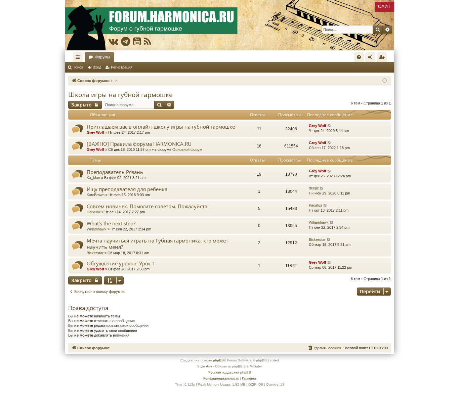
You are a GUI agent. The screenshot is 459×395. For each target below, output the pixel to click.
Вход (97, 67)
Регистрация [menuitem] (383, 58)
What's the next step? (111, 223)
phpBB (218, 360)
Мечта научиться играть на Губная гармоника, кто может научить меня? (157, 243)
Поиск (78, 67)
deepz (314, 188)
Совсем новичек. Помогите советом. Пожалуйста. (148, 206)
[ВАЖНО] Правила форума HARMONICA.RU (139, 143)
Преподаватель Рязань (115, 172)
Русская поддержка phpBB (229, 372)
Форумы (102, 57)
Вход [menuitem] (371, 58)
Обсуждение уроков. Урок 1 (121, 263)
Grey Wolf (95, 132)
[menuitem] (359, 57)
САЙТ (384, 6)
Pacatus (315, 205)
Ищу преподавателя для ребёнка (127, 189)
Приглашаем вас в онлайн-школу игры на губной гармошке (161, 126)
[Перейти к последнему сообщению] (329, 125)
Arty (209, 366)
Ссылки (79, 58)
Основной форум (187, 149)
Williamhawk (97, 229)
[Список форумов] (229, 25)
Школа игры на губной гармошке (120, 94)
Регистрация (121, 67)
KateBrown (96, 195)
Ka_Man (93, 178)
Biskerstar (95, 253)
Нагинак (93, 212)
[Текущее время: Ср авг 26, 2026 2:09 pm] (384, 81)
